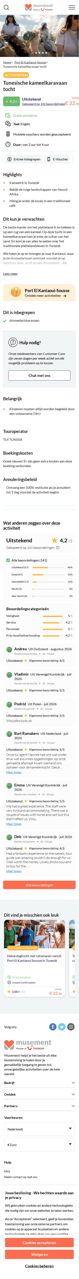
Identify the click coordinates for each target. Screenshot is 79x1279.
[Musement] (39, 7)
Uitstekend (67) (20, 567)
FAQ (7, 1171)
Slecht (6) (17, 588)
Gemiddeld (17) (20, 581)
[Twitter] (61, 1027)
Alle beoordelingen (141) (29, 560)
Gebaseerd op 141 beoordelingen (43, 104)
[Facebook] (52, 1027)
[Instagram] (70, 1027)
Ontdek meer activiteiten (43, 295)
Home (7, 62)
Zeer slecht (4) (19, 596)
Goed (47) (17, 574)
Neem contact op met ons (20, 1177)
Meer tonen (13, 772)
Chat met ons (39, 375)
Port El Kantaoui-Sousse (30, 62)
